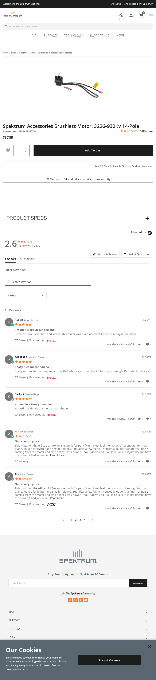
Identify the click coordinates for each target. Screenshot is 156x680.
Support (14, 620)
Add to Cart (93, 150)
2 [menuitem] (76, 520)
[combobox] (78, 26)
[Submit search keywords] (6, 26)
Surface (50, 36)
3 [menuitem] (80, 520)
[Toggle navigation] (151, 15)
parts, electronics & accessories (46, 52)
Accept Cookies (109, 660)
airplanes (24, 52)
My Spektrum (146, 3)
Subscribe (138, 583)
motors (68, 52)
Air (34, 36)
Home (5, 52)
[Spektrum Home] (13, 14)
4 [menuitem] (84, 520)
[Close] (149, 646)
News (121, 36)
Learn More (147, 166)
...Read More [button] (56, 455)
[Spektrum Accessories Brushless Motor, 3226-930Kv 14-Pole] (78, 87)
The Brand (15, 629)
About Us (116, 3)
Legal (12, 637)
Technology (73, 36)
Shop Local (130, 3)
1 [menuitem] (71, 520)
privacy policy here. (17, 669)
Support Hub (99, 36)
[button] (22, 340)
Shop (12, 612)
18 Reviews (146, 131)
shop (13, 52)
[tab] (105, 254)
